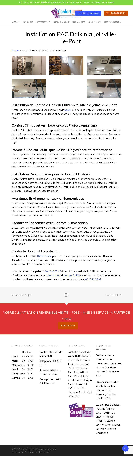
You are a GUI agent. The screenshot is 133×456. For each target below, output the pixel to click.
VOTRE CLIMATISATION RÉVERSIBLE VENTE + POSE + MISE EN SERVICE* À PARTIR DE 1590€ (66, 3)
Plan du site (44, 452)
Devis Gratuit (68, 326)
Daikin (67, 109)
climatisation (53, 275)
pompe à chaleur (73, 275)
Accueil (15, 50)
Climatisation (44, 256)
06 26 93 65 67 (53, 271)
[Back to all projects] (66, 294)
